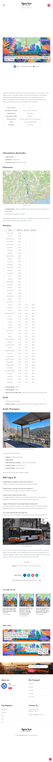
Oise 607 (31, 693)
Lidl (2, 722)
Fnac (2, 715)
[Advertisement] (26, 22)
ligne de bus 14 (41, 218)
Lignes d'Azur (38, 565)
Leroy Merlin (4, 709)
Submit (31, 670)
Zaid (9, 683)
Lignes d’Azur (30, 124)
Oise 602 (31, 687)
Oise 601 (31, 684)
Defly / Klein (24, 565)
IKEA (2, 719)
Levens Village (30, 565)
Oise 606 (31, 690)
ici (7, 515)
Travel (27, 562)
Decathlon (3, 712)
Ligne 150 (31, 696)
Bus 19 (18, 565)
